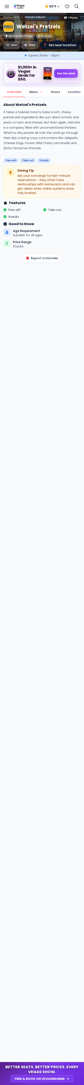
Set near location (59, 45)
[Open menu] (7, 6)
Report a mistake (44, 258)
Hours (55, 92)
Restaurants (11, 17)
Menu (35, 92)
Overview (14, 92)
